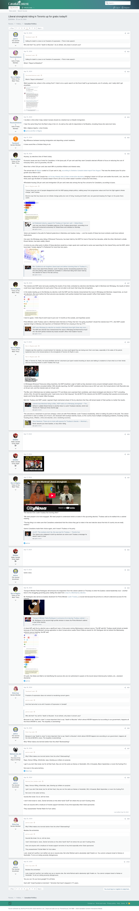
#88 (128, 342)
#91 (128, 477)
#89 (128, 434)
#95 (128, 687)
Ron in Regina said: (31, 186)
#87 (128, 283)
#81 (128, 33)
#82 (128, 51)
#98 (128, 777)
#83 (128, 71)
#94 (128, 588)
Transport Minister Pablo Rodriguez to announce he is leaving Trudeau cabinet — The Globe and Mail (66, 618)
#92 (128, 550)
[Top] (126, 903)
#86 (128, 154)
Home (123, 903)
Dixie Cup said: (30, 732)
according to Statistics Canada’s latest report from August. (81, 170)
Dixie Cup (15, 693)
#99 (128, 819)
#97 (128, 748)
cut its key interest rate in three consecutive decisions (66, 176)
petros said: (29, 700)
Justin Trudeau (73, 597)
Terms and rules (101, 903)
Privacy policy (111, 903)
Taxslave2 (15, 143)
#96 (128, 728)
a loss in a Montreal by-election (75, 593)
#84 (128, 117)
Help (118, 903)
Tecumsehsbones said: (32, 75)
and (34, 131)
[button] (33, 7)
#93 (128, 570)
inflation (38, 170)
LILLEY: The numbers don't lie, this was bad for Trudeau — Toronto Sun (56, 532)
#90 (128, 454)
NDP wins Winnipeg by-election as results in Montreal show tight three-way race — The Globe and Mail (67, 327)
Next (39, 28)
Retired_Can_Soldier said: (33, 781)
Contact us (91, 903)
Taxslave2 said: (30, 37)
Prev (12, 28)
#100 (128, 862)
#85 (128, 137)
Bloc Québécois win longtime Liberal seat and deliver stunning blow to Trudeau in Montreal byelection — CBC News (71, 266)
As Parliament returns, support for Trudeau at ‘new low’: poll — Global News (58, 223)
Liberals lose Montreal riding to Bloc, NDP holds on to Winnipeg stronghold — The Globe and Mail (65, 403)
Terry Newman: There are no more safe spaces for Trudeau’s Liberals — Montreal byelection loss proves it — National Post (73, 421)
